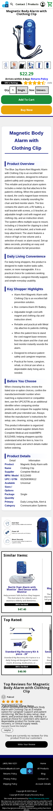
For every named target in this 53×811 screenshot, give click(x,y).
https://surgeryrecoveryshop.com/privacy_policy (22, 808)
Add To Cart (26, 99)
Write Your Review (26, 744)
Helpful (7, 730)
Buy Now (27, 110)
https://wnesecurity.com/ (39, 798)
